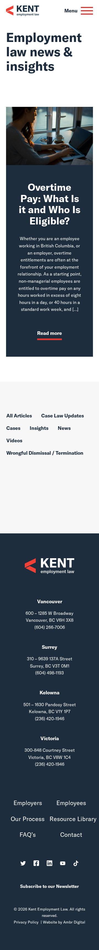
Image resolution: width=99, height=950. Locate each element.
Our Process (28, 819)
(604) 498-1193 (49, 673)
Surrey (49, 647)
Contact (71, 834)
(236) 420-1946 (49, 718)
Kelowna (49, 692)
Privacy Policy (26, 922)
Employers (27, 803)
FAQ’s (28, 834)
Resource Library (71, 819)
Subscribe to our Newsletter (49, 886)
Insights (39, 428)
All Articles (19, 416)
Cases (13, 428)
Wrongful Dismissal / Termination (44, 453)
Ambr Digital (74, 922)
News (64, 428)
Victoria (49, 738)
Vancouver (49, 601)
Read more (49, 333)
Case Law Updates (62, 416)
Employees (71, 803)
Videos (14, 441)
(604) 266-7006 (49, 627)
